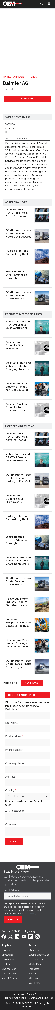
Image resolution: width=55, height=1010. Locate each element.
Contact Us (35, 998)
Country (10, 790)
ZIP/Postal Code (15, 811)
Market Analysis (13, 76)
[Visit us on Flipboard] (30, 936)
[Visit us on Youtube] (24, 936)
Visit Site (27, 98)
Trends (32, 76)
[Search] (41, 4)
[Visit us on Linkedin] (17, 936)
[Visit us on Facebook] (3, 936)
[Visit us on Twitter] (10, 936)
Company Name (14, 763)
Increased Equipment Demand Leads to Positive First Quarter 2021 (18, 622)
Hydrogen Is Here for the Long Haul (17, 252)
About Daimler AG (17, 138)
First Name (12, 709)
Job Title (11, 777)
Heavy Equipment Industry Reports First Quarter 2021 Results (17, 602)
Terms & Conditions (15, 998)
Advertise (18, 994)
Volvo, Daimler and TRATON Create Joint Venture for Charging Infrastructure (18, 325)
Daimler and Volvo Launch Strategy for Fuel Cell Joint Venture (17, 387)
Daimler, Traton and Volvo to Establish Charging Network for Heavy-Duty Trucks (18, 366)
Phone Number (13, 750)
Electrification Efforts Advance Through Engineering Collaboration (16, 275)
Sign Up (13, 919)
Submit (14, 841)
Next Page (31, 682)
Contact (11, 124)
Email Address (14, 736)
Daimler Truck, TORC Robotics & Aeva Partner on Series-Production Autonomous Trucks (18, 213)
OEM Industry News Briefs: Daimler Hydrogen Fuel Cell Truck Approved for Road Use (18, 233)
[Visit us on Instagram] (37, 936)
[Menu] (49, 4)
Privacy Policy (28, 913)
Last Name (12, 723)
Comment (11, 824)
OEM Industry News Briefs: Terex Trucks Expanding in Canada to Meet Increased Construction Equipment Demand (18, 664)
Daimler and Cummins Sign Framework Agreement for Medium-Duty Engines (15, 345)
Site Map (48, 998)
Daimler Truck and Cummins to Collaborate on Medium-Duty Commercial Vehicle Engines (18, 407)
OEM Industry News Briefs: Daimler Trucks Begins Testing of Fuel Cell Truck (18, 295)
